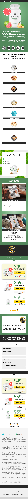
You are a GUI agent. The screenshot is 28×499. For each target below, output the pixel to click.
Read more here (22, 494)
